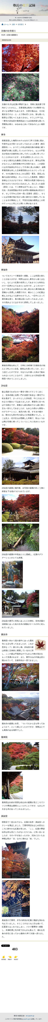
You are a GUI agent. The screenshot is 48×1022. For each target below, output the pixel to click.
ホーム (6, 24)
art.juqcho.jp (30, 1016)
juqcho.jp (26, 1019)
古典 (13, 24)
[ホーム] (4, 960)
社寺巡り (21, 24)
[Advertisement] (24, 988)
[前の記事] (10, 960)
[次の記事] (16, 960)
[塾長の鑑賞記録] (24, 15)
